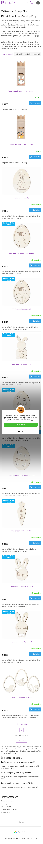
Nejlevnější (18, 54)
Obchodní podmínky (7, 801)
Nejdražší (28, 54)
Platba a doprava (6, 807)
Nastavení (20, 431)
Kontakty (4, 804)
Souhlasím (22, 425)
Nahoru (22, 741)
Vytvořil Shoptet (23, 832)
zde (32, 420)
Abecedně (36, 54)
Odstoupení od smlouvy (9, 809)
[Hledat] (26, 3)
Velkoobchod (5, 812)
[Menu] (38, 3)
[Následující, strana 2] (21, 730)
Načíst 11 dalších (21, 724)
